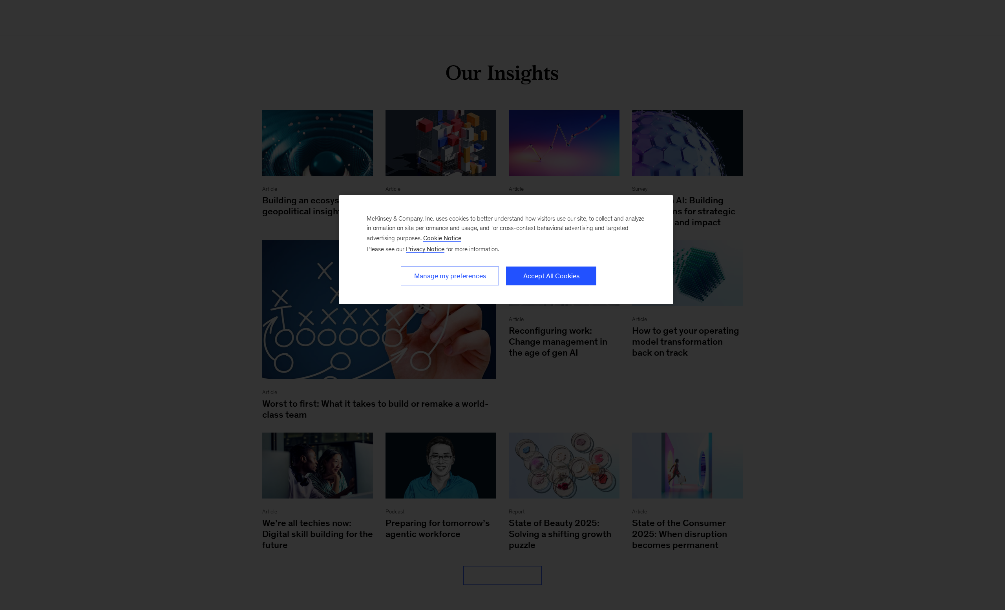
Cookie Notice (442, 238)
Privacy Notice (425, 249)
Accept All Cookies (551, 276)
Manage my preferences (450, 276)
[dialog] (506, 249)
